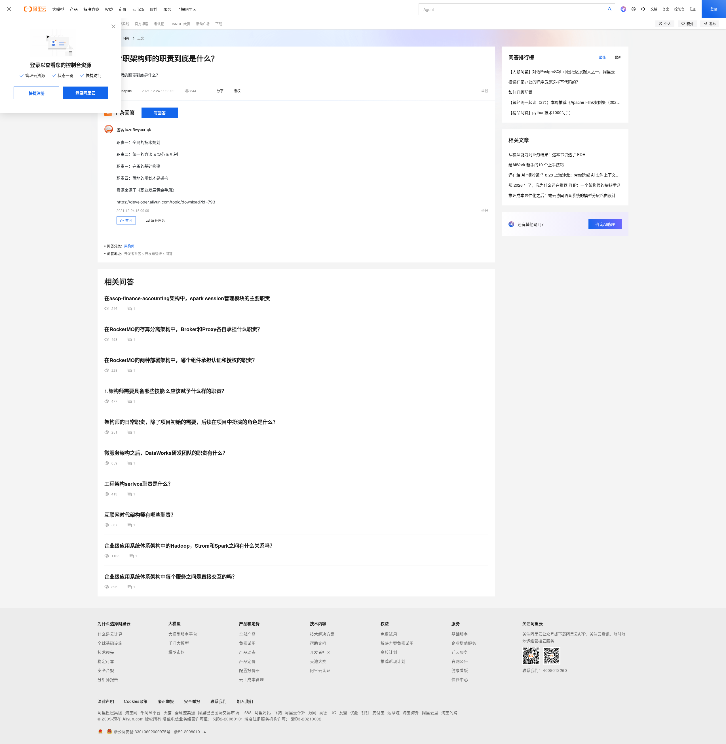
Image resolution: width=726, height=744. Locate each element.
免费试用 (247, 643)
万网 (312, 712)
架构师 (129, 245)
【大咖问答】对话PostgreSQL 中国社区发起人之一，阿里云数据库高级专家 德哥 (580, 71)
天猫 (168, 712)
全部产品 (247, 634)
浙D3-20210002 (306, 719)
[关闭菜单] (9, 9)
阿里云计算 (295, 712)
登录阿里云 (85, 93)
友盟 (343, 712)
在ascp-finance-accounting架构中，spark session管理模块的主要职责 (187, 298)
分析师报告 (108, 679)
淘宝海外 (411, 712)
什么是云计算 (110, 634)
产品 (74, 9)
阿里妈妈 (262, 712)
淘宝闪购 (449, 712)
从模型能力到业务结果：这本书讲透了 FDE (546, 154)
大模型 (58, 9)
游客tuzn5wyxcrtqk (134, 129)
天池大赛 (318, 661)
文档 (654, 9)
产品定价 (247, 661)
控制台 (679, 9)
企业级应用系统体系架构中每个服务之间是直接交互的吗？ (170, 576)
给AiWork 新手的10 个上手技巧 (536, 164)
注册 (693, 9)
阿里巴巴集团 (110, 712)
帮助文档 (318, 643)
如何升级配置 (520, 92)
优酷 (354, 712)
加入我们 (245, 701)
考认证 (159, 23)
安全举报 (192, 701)
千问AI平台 (150, 712)
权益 (109, 9)
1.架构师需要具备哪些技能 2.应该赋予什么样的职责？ (165, 391)
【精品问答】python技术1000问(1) (539, 112)
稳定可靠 (106, 661)
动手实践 (122, 23)
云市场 (138, 9)
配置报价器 (249, 670)
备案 (665, 9)
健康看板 (459, 670)
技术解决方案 (322, 634)
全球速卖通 (185, 712)
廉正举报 (166, 701)
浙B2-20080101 (228, 719)
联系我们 (218, 701)
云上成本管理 (251, 679)
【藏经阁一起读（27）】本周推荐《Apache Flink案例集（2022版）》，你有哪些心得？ (583, 102)
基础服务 (459, 634)
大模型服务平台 (182, 634)
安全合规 (106, 670)
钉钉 (365, 712)
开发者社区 (132, 253)
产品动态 (247, 652)
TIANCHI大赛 (180, 23)
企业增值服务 (463, 643)
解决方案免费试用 (397, 643)
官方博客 (141, 23)
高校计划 (389, 652)
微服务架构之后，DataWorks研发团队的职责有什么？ (166, 453)
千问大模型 (178, 643)
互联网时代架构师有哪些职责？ (140, 514)
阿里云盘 (430, 712)
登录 (713, 9)
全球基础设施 (110, 643)
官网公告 (459, 661)
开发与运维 (153, 253)
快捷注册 (37, 93)
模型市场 (176, 652)
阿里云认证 (320, 670)
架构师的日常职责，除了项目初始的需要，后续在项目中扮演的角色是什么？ (191, 422)
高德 (323, 712)
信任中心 (459, 679)
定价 (122, 9)
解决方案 (91, 9)
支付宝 (378, 712)
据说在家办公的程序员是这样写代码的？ (544, 82)
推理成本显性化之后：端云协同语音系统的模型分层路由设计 (562, 195)
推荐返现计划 (393, 661)
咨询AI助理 (605, 224)
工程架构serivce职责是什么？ (138, 483)
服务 (167, 9)
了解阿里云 (187, 9)
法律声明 (106, 701)
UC (333, 712)
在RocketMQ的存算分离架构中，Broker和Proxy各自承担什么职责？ (183, 329)
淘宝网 (131, 712)
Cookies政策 (136, 701)
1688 (247, 712)
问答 (126, 38)
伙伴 (154, 9)
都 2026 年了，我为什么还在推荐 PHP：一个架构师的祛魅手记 (564, 185)
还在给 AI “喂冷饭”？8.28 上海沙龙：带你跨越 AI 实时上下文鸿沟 (566, 175)
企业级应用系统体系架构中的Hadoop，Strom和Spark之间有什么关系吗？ (189, 545)
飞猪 (278, 712)
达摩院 (393, 712)
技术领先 (106, 652)
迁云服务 (459, 652)
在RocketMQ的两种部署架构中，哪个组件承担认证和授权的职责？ (180, 360)
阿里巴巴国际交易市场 (218, 712)
